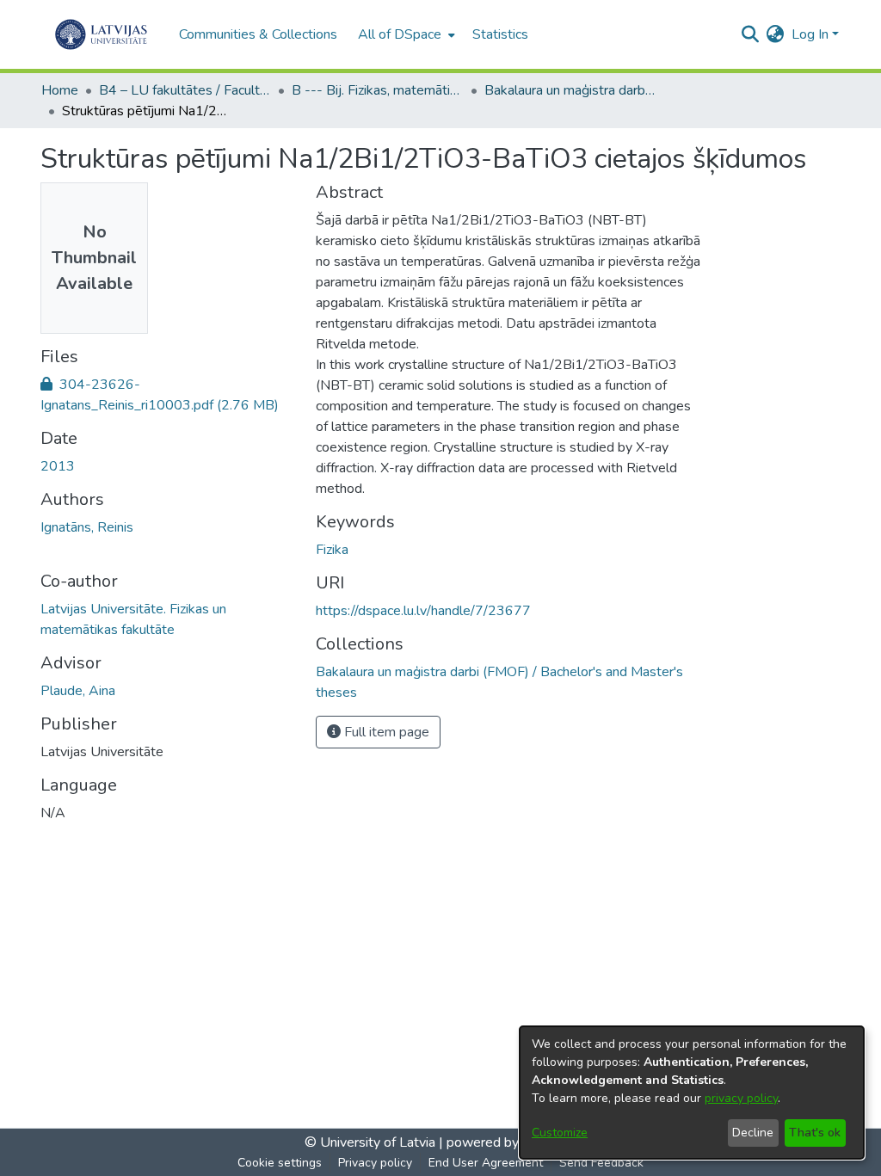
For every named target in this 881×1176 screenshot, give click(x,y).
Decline (752, 1132)
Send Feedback (601, 1162)
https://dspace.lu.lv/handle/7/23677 (423, 610)
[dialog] (692, 1092)
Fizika (332, 549)
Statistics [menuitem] (500, 34)
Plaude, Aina (77, 690)
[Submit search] (750, 34)
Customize (560, 1132)
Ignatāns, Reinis (86, 527)
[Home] (101, 34)
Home (59, 90)
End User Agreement (485, 1162)
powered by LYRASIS (509, 1142)
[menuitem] (404, 34)
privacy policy (741, 1098)
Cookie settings (279, 1162)
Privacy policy (375, 1162)
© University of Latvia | (374, 1142)
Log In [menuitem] (810, 34)
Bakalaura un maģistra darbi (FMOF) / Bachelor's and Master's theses (570, 90)
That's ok (815, 1132)
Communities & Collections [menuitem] (258, 34)
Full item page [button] (385, 732)
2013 (57, 466)
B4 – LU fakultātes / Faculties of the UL (185, 90)
